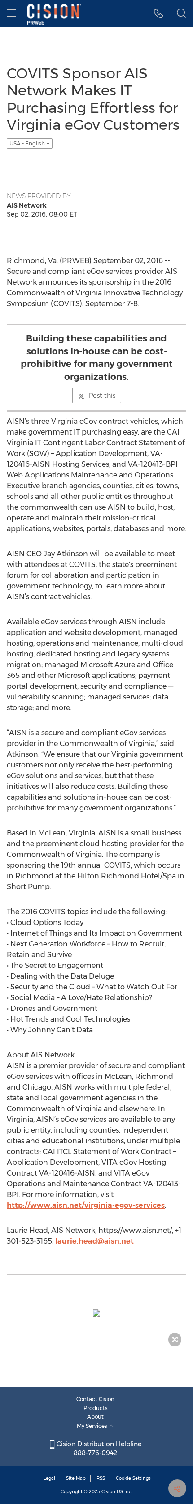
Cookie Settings (133, 1478)
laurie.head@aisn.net (94, 1241)
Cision (108, 1492)
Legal (49, 1478)
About (95, 1416)
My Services (93, 1426)
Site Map (76, 1478)
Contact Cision (95, 1399)
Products (95, 1408)
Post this (102, 396)
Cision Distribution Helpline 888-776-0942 (98, 1448)
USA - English (27, 143)
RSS (100, 1478)
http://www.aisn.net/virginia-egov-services (86, 1205)
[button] (158, 13)
